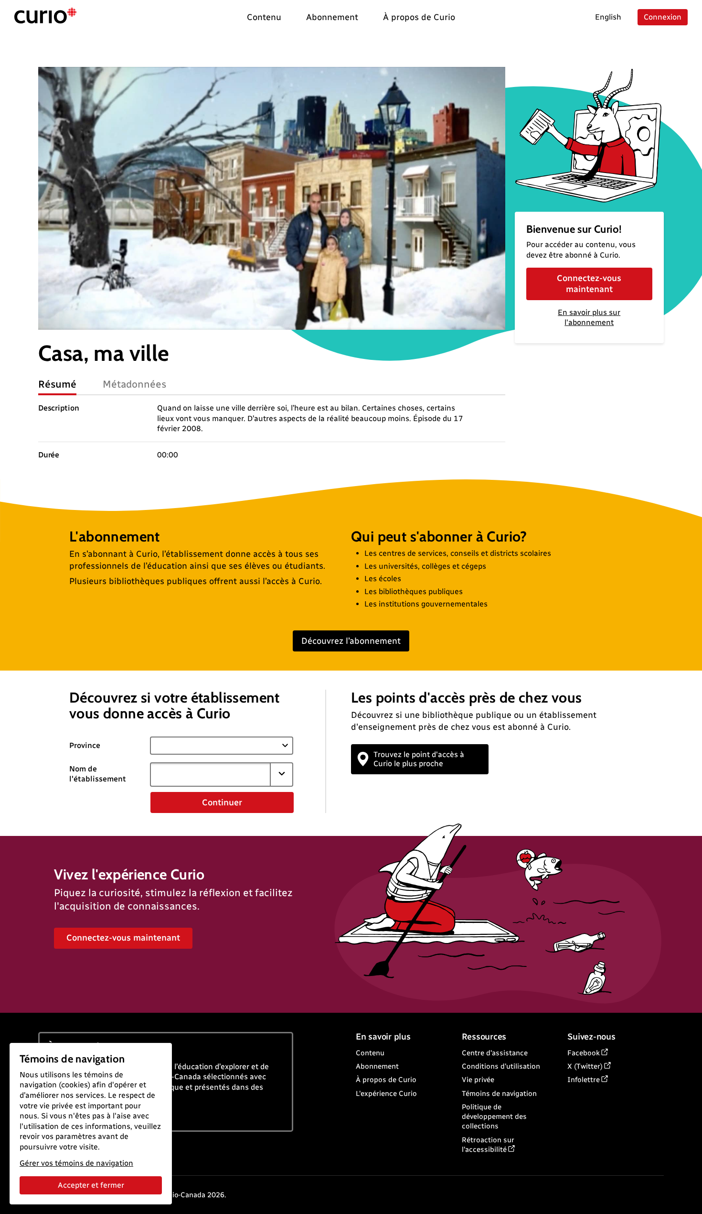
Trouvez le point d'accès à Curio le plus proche (418, 759)
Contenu (370, 1053)
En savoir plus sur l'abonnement (589, 317)
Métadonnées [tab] (135, 384)
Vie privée (478, 1079)
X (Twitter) (585, 1066)
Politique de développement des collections (494, 1117)
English (608, 17)
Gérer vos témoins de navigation (76, 1163)
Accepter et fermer (91, 1185)
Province (84, 745)
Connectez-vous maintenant (589, 283)
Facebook (583, 1053)
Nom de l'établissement (97, 773)
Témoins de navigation (499, 1093)
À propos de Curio (386, 1079)
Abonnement (377, 1066)
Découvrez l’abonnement (351, 641)
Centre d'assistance (495, 1053)
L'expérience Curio (386, 1093)
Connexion (662, 17)
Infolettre (583, 1079)
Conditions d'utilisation (501, 1066)
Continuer (222, 802)
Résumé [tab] (57, 384)
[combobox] (210, 774)
